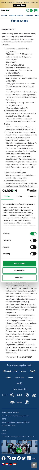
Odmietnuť (19, 277)
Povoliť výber (19, 270)
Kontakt (4, 430)
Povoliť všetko (19, 263)
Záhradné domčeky (16, 15)
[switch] (33, 240)
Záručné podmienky (8, 426)
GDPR (4, 419)
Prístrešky (29, 15)
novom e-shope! (19, 5)
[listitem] (6, 371)
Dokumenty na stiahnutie (10, 413)
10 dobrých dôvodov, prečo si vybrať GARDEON (18, 437)
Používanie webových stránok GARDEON (16, 422)
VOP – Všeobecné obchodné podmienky (15, 416)
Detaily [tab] (19, 196)
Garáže (4, 15)
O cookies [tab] (32, 196)
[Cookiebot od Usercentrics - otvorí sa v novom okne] (28, 190)
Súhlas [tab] (7, 196)
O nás (4, 434)
